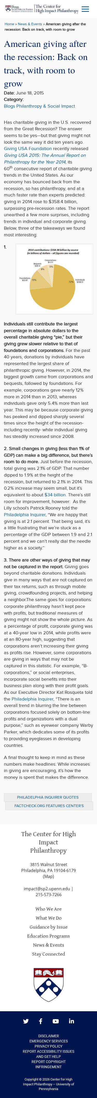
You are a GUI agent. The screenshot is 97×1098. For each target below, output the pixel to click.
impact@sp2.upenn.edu (47, 889)
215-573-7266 (49, 894)
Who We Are (48, 909)
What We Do (49, 918)
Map (48, 876)
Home (9, 24)
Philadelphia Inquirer (25, 514)
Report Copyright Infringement (49, 1064)
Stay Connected (48, 954)
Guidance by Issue (49, 927)
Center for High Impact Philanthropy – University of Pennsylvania (48, 1084)
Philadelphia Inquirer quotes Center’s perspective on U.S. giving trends (48, 798)
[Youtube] (56, 1022)
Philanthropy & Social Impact (45, 106)
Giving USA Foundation (28, 148)
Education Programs (48, 936)
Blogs (9, 106)
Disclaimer (48, 1036)
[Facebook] (40, 1022)
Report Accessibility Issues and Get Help (48, 1054)
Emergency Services (48, 1041)
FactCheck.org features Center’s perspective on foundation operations (49, 806)
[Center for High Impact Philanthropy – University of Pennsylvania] (42, 9)
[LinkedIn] (71, 1022)
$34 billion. (55, 495)
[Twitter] (26, 1022)
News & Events (30, 24)
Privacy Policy (48, 1046)
